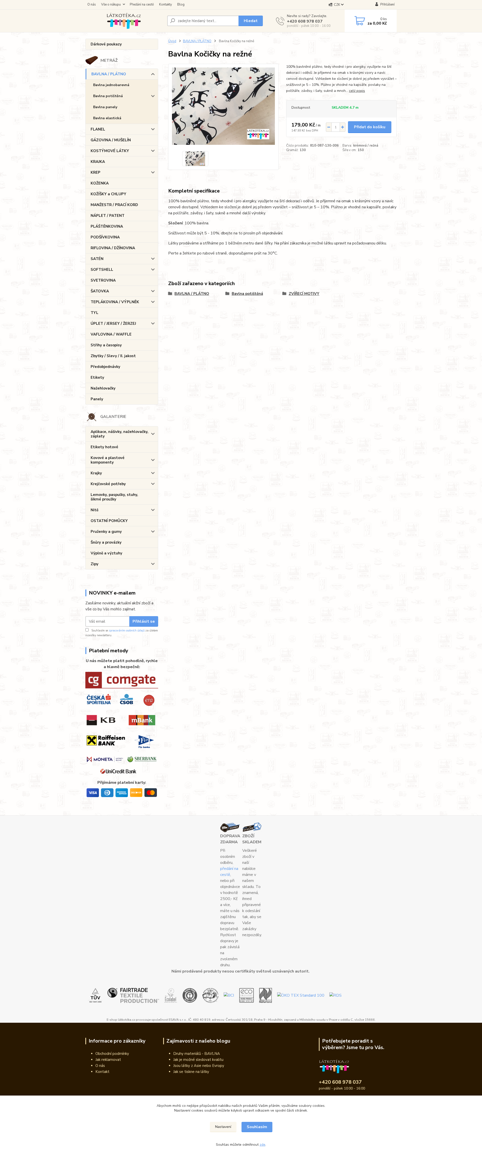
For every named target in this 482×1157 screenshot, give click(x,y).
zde (262, 1144)
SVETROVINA (103, 280)
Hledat (251, 21)
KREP (95, 172)
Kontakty (165, 4)
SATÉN (97, 258)
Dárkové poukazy (106, 44)
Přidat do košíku (369, 127)
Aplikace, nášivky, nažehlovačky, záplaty (119, 434)
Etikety (97, 377)
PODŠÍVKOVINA (105, 237)
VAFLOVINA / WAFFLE (111, 334)
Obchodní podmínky (112, 1053)
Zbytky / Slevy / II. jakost (113, 355)
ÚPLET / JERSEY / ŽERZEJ (113, 323)
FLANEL (98, 129)
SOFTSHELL (102, 269)
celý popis (357, 90)
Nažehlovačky (103, 388)
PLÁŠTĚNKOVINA (107, 226)
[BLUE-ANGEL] (190, 995)
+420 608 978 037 (305, 21)
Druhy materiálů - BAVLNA (196, 1053)
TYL (94, 312)
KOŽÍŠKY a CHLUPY (108, 194)
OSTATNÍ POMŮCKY (109, 520)
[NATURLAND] (266, 995)
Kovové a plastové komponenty (108, 460)
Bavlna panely (105, 107)
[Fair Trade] (133, 995)
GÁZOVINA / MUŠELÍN (111, 140)
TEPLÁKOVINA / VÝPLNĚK (115, 301)
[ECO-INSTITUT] (246, 995)
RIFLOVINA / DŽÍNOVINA (113, 247)
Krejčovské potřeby (108, 483)
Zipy (94, 563)
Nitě (94, 509)
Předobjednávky (105, 366)
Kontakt (102, 1071)
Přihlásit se (144, 621)
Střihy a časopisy (106, 345)
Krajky (96, 473)
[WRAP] (210, 995)
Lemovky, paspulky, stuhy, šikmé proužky (114, 497)
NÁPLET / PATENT (108, 215)
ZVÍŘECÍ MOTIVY (304, 293)
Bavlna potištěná (108, 96)
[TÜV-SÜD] (95, 995)
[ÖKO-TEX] (301, 995)
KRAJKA (98, 161)
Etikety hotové (104, 446)
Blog (181, 4)
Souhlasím (257, 1127)
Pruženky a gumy (106, 531)
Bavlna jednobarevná (111, 85)
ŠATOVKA (100, 291)
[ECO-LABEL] (171, 995)
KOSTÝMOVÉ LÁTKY (110, 150)
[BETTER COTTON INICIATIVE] (228, 995)
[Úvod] (124, 21)
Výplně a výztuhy (106, 553)
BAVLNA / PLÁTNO (108, 74)
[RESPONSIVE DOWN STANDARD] (335, 995)
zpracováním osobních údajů (127, 630)
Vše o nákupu (111, 4)
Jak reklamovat (108, 1059)
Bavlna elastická (107, 118)
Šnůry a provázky (106, 542)
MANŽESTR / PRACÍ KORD (114, 204)
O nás (91, 4)
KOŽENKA (100, 183)
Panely (97, 399)
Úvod (172, 41)
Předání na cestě (142, 4)
